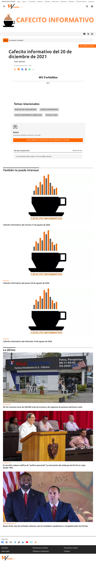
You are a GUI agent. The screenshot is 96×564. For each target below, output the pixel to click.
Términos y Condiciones (41, 551)
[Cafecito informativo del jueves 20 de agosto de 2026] (48, 254)
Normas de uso (77, 150)
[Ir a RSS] (36, 542)
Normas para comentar (40, 548)
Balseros (40, 1)
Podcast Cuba (51, 115)
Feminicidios (32, 1)
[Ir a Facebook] (84, 34)
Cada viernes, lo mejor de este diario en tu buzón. (48, 140)
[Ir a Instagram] (92, 34)
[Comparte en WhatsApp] (30, 69)
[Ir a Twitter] (88, 34)
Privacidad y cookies (71, 548)
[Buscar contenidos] (87, 6)
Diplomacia (55, 1)
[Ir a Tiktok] (19, 542)
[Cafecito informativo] (48, 21)
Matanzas (71, 1)
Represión (63, 1)
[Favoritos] (15, 69)
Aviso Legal (5, 551)
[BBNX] (9, 558)
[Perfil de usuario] (92, 6)
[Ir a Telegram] (15, 542)
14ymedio (4, 548)
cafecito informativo (49, 109)
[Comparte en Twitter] (26, 69)
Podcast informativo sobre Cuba (28, 115)
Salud (18, 1)
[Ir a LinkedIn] (23, 542)
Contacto (67, 551)
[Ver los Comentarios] (19, 69)
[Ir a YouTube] (27, 542)
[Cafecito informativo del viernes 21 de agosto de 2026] (48, 198)
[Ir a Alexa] (31, 542)
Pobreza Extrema (81, 1)
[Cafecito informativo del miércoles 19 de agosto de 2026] (48, 312)
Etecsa (24, 1)
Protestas (47, 1)
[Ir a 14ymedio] (16, 6)
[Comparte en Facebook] (22, 69)
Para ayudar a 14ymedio (16, 40)
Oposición (91, 1)
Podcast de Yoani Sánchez (25, 109)
